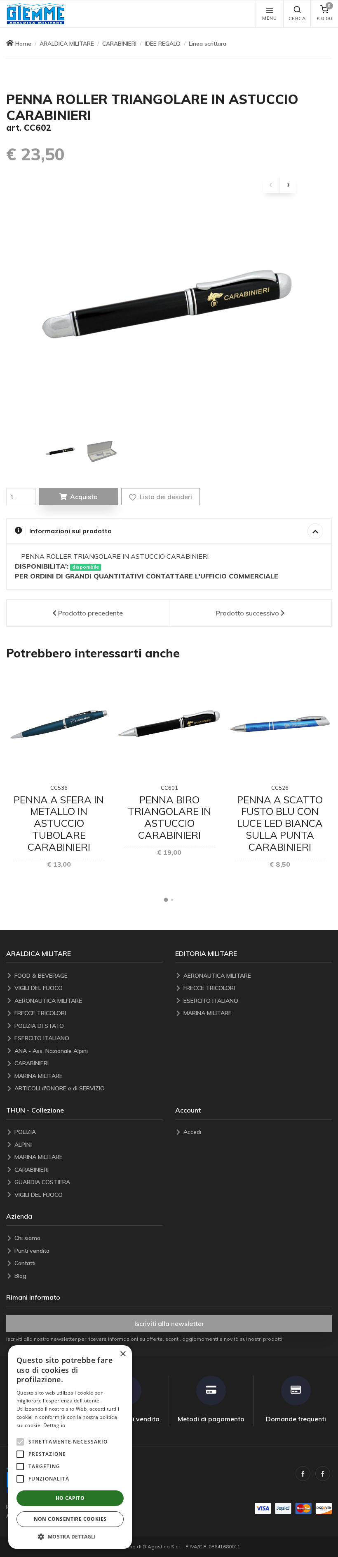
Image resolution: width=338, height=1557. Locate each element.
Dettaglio (54, 1425)
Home (23, 43)
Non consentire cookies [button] (70, 1518)
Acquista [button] (84, 497)
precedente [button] (90, 613)
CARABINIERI (119, 43)
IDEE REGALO (163, 43)
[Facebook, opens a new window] (303, 1473)
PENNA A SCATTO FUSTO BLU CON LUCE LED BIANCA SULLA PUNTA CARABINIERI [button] (280, 823)
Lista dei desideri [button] (165, 497)
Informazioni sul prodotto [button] (70, 531)
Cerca (297, 18)
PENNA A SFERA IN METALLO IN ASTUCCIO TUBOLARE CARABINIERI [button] (59, 823)
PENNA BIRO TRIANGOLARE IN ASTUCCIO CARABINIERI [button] (169, 817)
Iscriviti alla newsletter (169, 1323)
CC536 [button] (59, 787)
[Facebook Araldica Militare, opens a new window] (322, 1473)
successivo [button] (247, 613)
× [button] (123, 1354)
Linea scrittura (207, 43)
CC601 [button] (169, 787)
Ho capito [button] (70, 1498)
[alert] (70, 1447)
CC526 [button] (280, 787)
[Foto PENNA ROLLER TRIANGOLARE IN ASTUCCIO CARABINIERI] (60, 451)
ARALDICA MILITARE (67, 43)
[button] (35, 13)
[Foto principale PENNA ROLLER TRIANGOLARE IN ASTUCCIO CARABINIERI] (169, 303)
